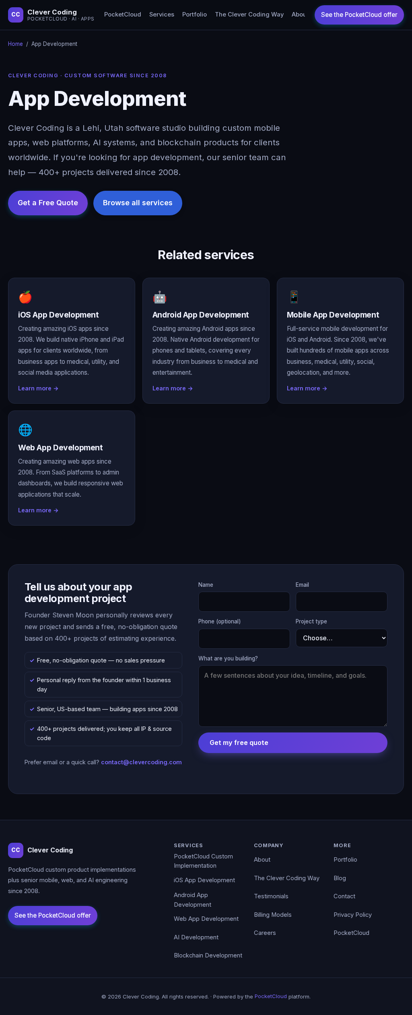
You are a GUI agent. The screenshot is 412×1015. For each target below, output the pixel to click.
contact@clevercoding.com (141, 762)
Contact (344, 896)
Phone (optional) (219, 621)
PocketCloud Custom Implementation (203, 861)
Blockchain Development (208, 955)
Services (161, 14)
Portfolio (194, 14)
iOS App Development (204, 880)
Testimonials (271, 896)
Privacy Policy (353, 914)
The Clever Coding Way (249, 14)
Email (302, 585)
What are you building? (228, 658)
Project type (311, 621)
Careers (265, 933)
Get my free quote (239, 743)
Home (15, 44)
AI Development (196, 937)
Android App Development (192, 899)
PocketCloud (122, 14)
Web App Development (206, 918)
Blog (340, 878)
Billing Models (273, 914)
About (300, 14)
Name (205, 585)
